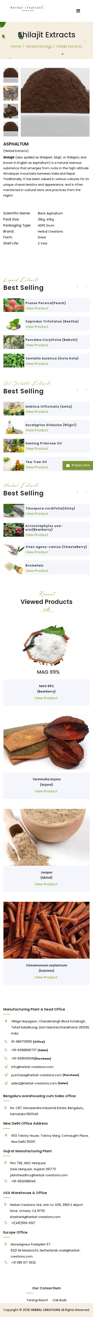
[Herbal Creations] (27, 7)
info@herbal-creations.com (32, 1067)
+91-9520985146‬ (23, 1181)
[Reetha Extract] (13, 323)
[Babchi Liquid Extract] (13, 342)
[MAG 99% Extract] (46, 651)
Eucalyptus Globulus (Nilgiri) (51, 425)
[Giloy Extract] (13, 511)
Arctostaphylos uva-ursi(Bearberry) (44, 528)
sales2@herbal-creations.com (34, 1083)
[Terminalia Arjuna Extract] (46, 744)
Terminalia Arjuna (46, 779)
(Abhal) (46, 877)
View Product (37, 308)
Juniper (47, 872)
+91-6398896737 (24, 1050)
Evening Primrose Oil (44, 443)
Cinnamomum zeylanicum (46, 965)
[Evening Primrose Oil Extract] (13, 446)
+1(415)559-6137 (23, 1223)
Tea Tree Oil (36, 462)
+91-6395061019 (23, 1058)
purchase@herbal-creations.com (36, 1075)
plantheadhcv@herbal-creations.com (39, 1175)
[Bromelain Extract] (13, 567)
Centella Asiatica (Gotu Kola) (52, 358)
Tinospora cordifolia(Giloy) (50, 508)
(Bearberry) (46, 691)
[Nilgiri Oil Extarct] (13, 427)
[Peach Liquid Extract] (13, 305)
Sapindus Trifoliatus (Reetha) (52, 321)
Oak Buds (60, 1300)
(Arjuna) (46, 784)
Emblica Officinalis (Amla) (49, 406)
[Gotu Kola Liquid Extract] (13, 360)
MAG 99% (46, 686)
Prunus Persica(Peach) (46, 303)
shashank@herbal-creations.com (35, 1217)
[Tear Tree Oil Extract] (13, 464)
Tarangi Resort (37, 1300)
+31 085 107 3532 (23, 1262)
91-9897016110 (22, 1041)
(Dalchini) (47, 971)
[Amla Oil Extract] (13, 409)
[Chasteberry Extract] (13, 549)
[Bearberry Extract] (13, 530)
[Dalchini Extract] (46, 930)
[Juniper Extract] (46, 837)
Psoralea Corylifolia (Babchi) (52, 340)
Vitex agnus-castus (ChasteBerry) (56, 547)
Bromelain (35, 565)
